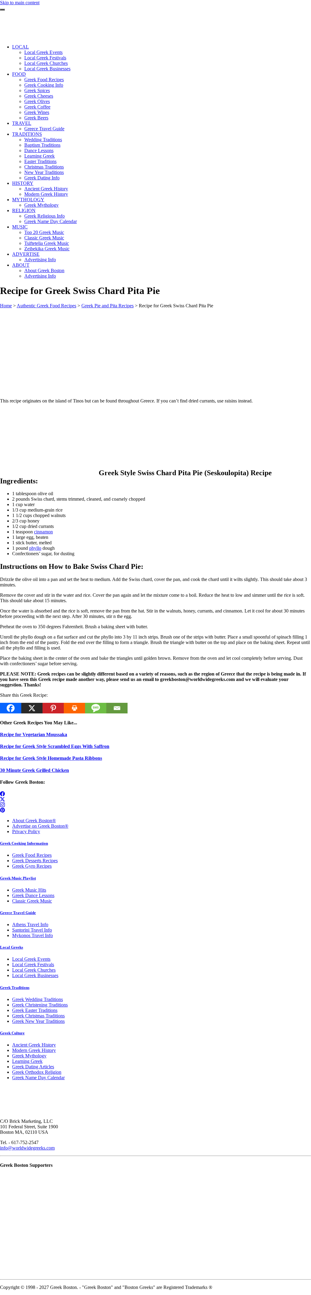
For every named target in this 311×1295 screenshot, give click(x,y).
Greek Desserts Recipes (35, 860)
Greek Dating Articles (33, 1066)
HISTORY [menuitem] (22, 183)
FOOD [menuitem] (19, 74)
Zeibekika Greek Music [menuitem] (47, 248)
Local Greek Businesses (35, 975)
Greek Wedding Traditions (37, 999)
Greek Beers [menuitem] (36, 117)
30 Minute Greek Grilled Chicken (34, 770)
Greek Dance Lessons (33, 895)
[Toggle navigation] (2, 10)
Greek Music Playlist (18, 878)
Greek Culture (12, 1033)
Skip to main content (19, 2)
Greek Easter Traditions (34, 1010)
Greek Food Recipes (32, 855)
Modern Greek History (34, 1050)
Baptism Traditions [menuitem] (42, 145)
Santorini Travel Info (32, 930)
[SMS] (95, 708)
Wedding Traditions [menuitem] (43, 139)
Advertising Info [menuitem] (40, 259)
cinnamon (43, 531)
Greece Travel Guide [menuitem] (44, 128)
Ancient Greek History (34, 1044)
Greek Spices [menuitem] (37, 90)
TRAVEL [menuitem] (21, 123)
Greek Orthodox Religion (36, 1072)
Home (6, 305)
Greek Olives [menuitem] (37, 101)
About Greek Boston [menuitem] (44, 270)
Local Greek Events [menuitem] (43, 52)
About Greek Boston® (34, 820)
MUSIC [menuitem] (20, 226)
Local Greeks (11, 947)
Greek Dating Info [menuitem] (42, 177)
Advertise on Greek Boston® (40, 826)
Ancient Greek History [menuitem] (46, 188)
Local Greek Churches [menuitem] (46, 63)
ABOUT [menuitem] (20, 265)
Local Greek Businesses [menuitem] (47, 68)
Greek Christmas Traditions (38, 1015)
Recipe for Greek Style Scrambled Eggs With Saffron (54, 746)
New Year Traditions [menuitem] (44, 172)
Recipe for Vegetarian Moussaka (33, 734)
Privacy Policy (26, 831)
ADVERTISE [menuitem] (25, 254)
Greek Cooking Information (24, 843)
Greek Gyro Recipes (32, 866)
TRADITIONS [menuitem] (27, 134)
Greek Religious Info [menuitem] (44, 216)
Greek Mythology (29, 1055)
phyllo (35, 548)
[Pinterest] (53, 708)
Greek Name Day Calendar (38, 1077)
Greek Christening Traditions (40, 1004)
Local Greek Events (31, 959)
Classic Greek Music (32, 900)
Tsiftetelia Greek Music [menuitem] (46, 243)
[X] (32, 708)
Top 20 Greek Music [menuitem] (44, 232)
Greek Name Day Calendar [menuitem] (50, 221)
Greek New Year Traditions (38, 1021)
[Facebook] (10, 708)
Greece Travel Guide (18, 912)
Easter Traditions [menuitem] (40, 161)
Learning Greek (27, 1061)
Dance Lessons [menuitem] (38, 150)
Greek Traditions (14, 987)
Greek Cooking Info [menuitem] (43, 85)
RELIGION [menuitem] (24, 210)
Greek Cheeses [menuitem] (38, 95)
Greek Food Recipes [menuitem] (44, 79)
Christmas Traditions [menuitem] (44, 166)
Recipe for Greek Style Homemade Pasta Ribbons (51, 758)
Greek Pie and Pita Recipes (107, 305)
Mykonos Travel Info (32, 935)
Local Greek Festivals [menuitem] (45, 57)
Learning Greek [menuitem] (39, 156)
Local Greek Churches (34, 970)
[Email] (117, 708)
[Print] (74, 708)
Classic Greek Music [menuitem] (44, 237)
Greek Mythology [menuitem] (41, 205)
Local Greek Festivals (33, 964)
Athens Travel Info (30, 924)
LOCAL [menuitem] (20, 46)
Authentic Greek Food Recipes (46, 305)
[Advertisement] (155, 351)
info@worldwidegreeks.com (27, 1147)
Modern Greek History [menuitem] (46, 194)
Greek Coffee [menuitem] (37, 106)
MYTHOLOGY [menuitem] (28, 199)
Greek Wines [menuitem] (36, 112)
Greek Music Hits (29, 890)
